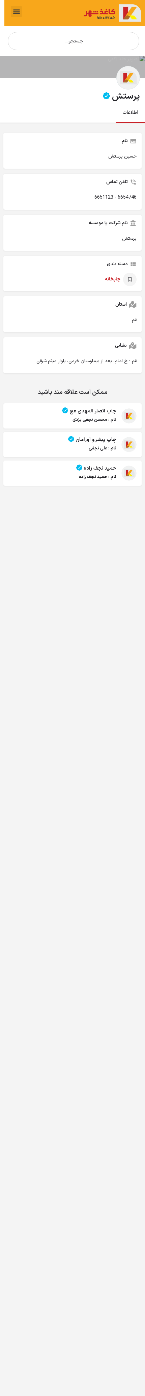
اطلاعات (130, 112)
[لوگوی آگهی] (128, 78)
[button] (16, 11)
